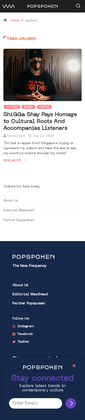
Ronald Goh (16, 136)
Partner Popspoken (18, 220)
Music (28, 107)
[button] (77, 4)
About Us (10, 200)
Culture (12, 107)
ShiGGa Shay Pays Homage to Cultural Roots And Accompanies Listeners (40, 121)
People (44, 107)
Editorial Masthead (18, 210)
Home (14, 20)
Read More (12, 160)
